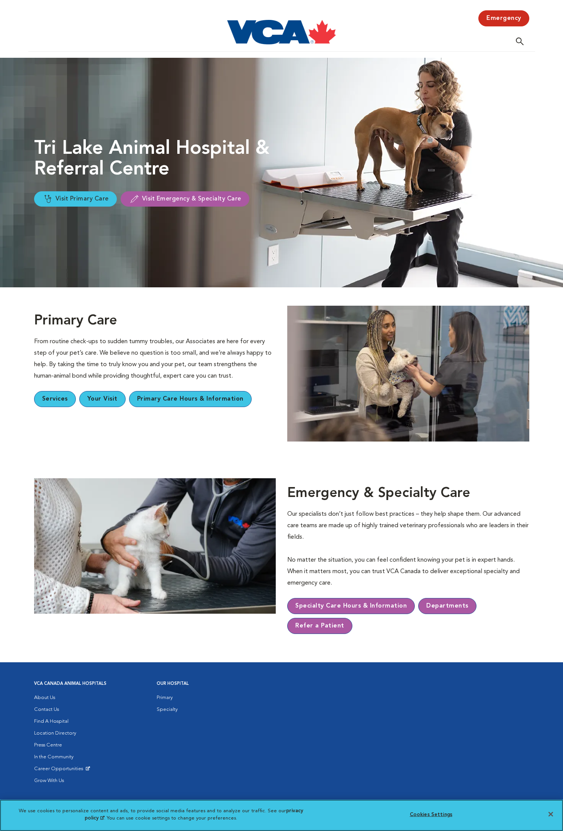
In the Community (54, 756)
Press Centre (48, 745)
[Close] (550, 814)
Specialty (167, 709)
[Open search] (521, 41)
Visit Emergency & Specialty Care (191, 199)
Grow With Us (49, 780)
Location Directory (55, 733)
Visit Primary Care (82, 199)
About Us (44, 697)
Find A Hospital (51, 721)
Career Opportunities (60, 770)
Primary (165, 697)
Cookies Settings (431, 814)
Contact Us (46, 709)
